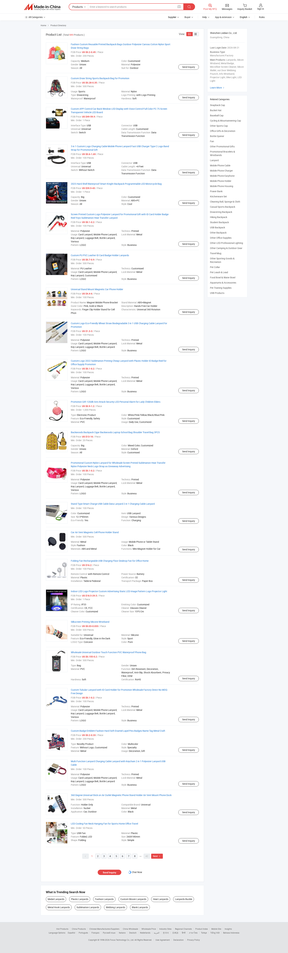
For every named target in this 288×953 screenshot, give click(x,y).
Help (204, 17)
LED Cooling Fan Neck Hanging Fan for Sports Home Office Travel (104, 823)
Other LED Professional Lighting (226, 242)
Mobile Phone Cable (220, 165)
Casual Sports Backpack (222, 206)
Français (95, 932)
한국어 (166, 932)
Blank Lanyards (140, 907)
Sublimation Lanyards (87, 907)
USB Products (217, 292)
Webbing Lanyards (115, 907)
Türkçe (204, 932)
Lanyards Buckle (183, 899)
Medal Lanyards (56, 899)
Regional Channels (183, 929)
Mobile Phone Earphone (222, 175)
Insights (228, 929)
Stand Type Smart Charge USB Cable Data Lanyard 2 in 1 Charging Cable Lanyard (113, 503)
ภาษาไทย (193, 932)
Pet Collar (215, 267)
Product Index (201, 929)
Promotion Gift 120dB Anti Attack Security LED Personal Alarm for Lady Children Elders (115, 401)
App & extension (223, 17)
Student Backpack (219, 222)
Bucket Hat (216, 110)
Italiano (122, 932)
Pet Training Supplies (221, 287)
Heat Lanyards (160, 899)
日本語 (175, 932)
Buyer (187, 17)
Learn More (217, 87)
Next (157, 856)
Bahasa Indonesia (231, 932)
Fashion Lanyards (104, 899)
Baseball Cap (217, 115)
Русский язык (109, 932)
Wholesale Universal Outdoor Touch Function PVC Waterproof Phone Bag (108, 652)
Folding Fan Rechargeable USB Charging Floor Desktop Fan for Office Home (109, 560)
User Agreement (163, 939)
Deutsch (132, 932)
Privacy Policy (193, 939)
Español (71, 932)
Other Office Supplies (221, 237)
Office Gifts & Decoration (222, 130)
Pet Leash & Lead (219, 272)
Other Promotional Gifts (222, 146)
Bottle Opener (217, 136)
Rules (262, 17)
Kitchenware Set (218, 196)
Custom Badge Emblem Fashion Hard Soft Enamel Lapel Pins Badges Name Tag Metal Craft (118, 730)
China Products (79, 929)
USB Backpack (217, 227)
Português (83, 932)
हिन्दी (184, 932)
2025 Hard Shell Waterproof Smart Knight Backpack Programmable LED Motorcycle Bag (116, 183)
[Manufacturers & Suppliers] (42, 6)
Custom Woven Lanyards (133, 899)
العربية (156, 932)
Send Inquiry (188, 66)
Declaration (178, 939)
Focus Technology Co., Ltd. (122, 939)
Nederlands (145, 932)
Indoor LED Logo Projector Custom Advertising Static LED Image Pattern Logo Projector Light (119, 591)
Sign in (260, 8)
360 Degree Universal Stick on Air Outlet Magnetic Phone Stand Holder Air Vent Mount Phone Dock (121, 795)
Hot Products (62, 929)
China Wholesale (130, 929)
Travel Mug (215, 253)
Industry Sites (165, 929)
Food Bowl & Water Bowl (222, 277)
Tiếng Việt (215, 932)
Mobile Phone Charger (221, 170)
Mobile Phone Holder (220, 180)
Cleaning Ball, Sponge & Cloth (225, 201)
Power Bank (216, 191)
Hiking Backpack (218, 217)
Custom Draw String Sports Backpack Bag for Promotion (100, 78)
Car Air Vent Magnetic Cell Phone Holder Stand (95, 532)
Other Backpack (218, 232)
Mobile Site (216, 929)
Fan (212, 141)
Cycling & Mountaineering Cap (225, 120)
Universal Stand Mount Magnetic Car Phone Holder (97, 289)
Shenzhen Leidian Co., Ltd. (223, 32)
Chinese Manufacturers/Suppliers (104, 929)
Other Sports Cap (219, 125)
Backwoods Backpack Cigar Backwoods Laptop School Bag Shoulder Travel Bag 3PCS (115, 432)
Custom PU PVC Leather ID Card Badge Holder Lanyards (100, 255)
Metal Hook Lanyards (59, 907)
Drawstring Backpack (221, 212)
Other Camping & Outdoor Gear (226, 248)
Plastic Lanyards (79, 899)
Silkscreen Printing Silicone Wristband (90, 621)
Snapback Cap (217, 105)
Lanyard (214, 160)
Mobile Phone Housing (221, 186)
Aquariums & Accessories (223, 282)
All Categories (35, 17)
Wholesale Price (149, 929)
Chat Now (137, 872)
